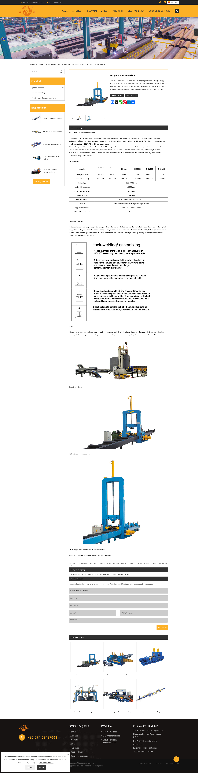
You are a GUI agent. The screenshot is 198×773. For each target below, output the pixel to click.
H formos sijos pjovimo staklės (118, 675)
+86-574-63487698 (56, 2)
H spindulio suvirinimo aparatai (85, 712)
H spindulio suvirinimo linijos (151, 712)
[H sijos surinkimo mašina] (78, 118)
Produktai (91, 11)
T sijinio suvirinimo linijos (120, 574)
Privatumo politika (46, 763)
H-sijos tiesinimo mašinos (151, 675)
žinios (104, 11)
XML (161, 763)
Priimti (41, 767)
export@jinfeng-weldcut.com (33, 2)
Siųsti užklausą (136, 11)
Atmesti (30, 767)
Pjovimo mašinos (38, 88)
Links (141, 763)
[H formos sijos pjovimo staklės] (118, 656)
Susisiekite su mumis (159, 11)
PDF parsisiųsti (131, 95)
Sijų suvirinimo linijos (55, 64)
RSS (155, 763)
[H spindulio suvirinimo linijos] (151, 693)
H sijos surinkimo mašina (96, 64)
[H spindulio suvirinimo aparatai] (85, 693)
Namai (65, 11)
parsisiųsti (117, 11)
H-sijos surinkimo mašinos (85, 675)
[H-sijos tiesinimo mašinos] (151, 656)
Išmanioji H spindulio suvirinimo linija (118, 712)
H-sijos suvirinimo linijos (74, 64)
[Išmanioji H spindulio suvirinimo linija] (118, 693)
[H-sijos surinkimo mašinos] (85, 656)
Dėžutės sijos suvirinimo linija (98, 574)
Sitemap (149, 763)
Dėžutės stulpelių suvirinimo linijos (44, 98)
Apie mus (77, 11)
